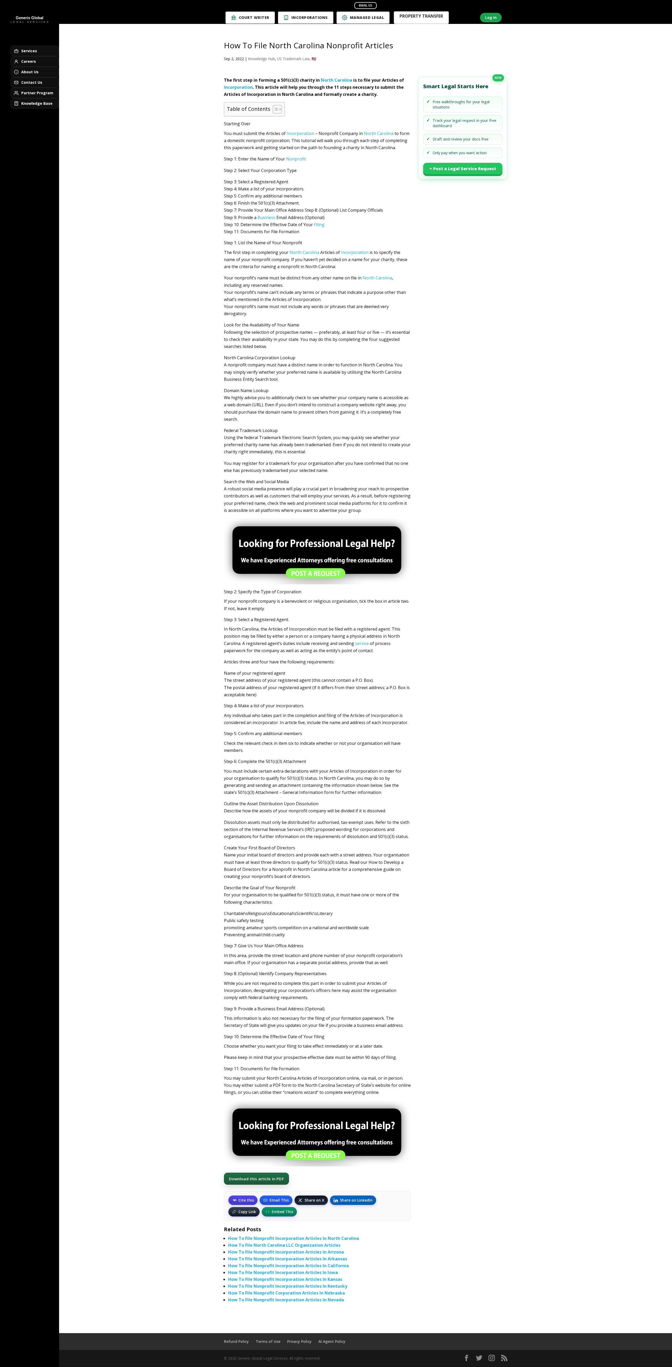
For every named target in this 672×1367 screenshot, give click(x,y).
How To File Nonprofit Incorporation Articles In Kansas (285, 1279)
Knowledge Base (36, 103)
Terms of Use (268, 1341)
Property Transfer (421, 16)
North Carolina (336, 80)
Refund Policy (236, 1341)
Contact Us (31, 82)
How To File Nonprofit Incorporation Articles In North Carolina (293, 1238)
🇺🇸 (314, 58)
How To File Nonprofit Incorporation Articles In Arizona (286, 1252)
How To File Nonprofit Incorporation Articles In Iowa (283, 1272)
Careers (28, 61)
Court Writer (254, 17)
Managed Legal (367, 17)
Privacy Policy (299, 1341)
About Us (30, 71)
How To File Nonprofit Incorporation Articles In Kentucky (287, 1286)
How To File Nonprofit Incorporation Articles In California (288, 1266)
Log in (491, 17)
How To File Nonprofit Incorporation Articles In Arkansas (287, 1259)
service (362, 643)
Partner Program (37, 92)
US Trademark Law (293, 58)
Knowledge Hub (261, 58)
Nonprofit (296, 159)
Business (266, 217)
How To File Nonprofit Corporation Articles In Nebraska (286, 1293)
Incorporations (309, 17)
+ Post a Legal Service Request (462, 168)
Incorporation (238, 87)
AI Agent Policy (331, 1341)
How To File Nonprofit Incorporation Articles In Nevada (286, 1300)
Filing (319, 224)
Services (29, 50)
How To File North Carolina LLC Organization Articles (284, 1245)
